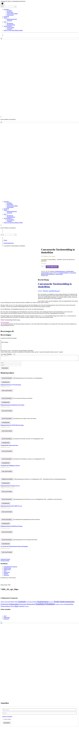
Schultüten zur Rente (59, 604)
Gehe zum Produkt (7, 390)
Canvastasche (72, 272)
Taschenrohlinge (8, 26)
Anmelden (7, 722)
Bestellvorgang (7, 568)
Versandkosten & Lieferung (10, 566)
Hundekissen (10, 23)
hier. (19, 320)
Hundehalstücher (11, 24)
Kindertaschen (5, 604)
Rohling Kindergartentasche (48, 274)
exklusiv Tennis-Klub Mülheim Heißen (13, 30)
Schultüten (6, 9)
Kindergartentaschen (12, 19)
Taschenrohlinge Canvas (47, 272)
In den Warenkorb (52, 266)
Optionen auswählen (7, 479)
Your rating (4, 354)
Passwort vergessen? (7, 716)
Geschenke (6, 16)
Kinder (5, 17)
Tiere (5, 22)
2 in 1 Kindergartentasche (62, 272)
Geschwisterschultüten (12, 13)
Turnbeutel (9, 20)
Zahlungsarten (7, 569)
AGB (5, 570)
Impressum (6, 575)
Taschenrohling (10, 27)
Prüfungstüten (10, 15)
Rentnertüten (10, 12)
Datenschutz (7, 572)
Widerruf (6, 573)
